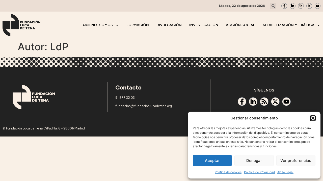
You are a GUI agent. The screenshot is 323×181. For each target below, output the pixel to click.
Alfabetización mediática (288, 25)
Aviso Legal (285, 172)
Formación (137, 25)
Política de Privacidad (259, 172)
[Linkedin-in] (292, 6)
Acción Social (240, 25)
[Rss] (301, 6)
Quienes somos (98, 25)
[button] (312, 118)
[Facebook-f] (284, 6)
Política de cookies (228, 172)
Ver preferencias (295, 160)
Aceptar (212, 160)
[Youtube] (317, 6)
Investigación (203, 25)
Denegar (254, 160)
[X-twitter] (309, 6)
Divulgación (169, 25)
